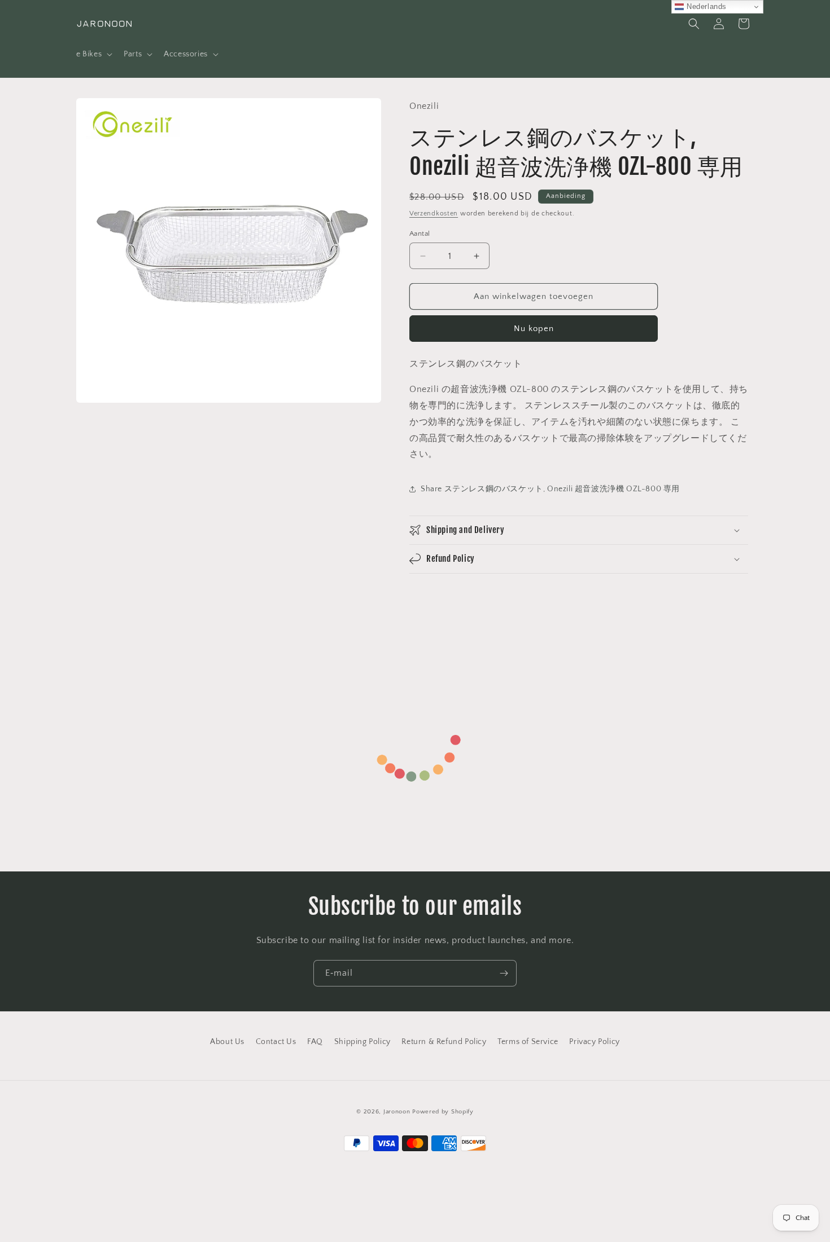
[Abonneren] (503, 973)
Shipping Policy (362, 1041)
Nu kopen (534, 328)
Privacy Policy (594, 1041)
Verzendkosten (433, 213)
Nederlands (705, 6)
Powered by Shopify (443, 1111)
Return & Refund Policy (443, 1041)
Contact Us (276, 1041)
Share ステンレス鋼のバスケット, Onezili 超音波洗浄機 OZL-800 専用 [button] (550, 489)
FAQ (315, 1041)
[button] (93, 54)
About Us (227, 1041)
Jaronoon (396, 1111)
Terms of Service (527, 1041)
